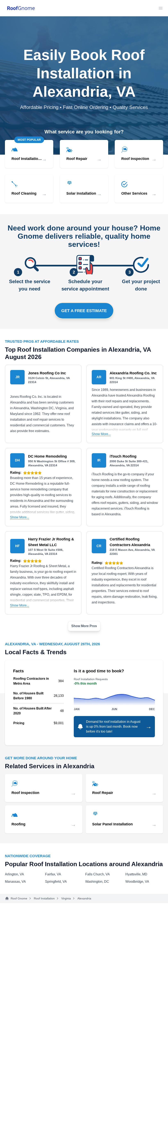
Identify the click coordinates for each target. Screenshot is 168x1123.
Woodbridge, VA (137, 881)
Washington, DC (97, 881)
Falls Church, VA (97, 874)
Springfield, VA (56, 881)
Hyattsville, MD (136, 874)
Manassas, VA (15, 881)
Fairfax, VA (53, 874)
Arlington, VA (14, 874)
